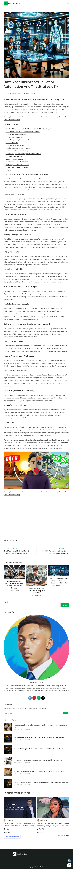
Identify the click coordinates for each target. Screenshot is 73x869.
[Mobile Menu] (68, 3)
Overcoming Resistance (16, 156)
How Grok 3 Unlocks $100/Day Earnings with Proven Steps (36, 591)
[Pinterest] (34, 698)
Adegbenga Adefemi (13, 93)
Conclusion (9, 170)
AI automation (63, 443)
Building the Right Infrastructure (19, 140)
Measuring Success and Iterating (17, 165)
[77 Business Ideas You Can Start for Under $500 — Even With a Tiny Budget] (8, 772)
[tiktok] (43, 698)
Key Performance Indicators (18, 167)
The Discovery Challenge (17, 134)
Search (6, 602)
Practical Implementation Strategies (18, 148)
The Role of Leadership (16, 145)
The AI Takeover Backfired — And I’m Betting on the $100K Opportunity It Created (41, 783)
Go (65, 713)
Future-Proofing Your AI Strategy (17, 159)
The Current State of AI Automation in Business (23, 132)
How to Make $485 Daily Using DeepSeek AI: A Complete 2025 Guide (59, 581)
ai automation (13, 540)
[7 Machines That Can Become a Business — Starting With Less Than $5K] (8, 761)
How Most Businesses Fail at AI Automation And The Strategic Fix (29, 129)
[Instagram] (30, 698)
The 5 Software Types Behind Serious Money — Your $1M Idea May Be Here (39, 737)
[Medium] (39, 698)
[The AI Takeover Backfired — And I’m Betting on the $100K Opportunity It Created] (8, 783)
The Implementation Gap (14, 137)
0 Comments (27, 729)
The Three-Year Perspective (18, 162)
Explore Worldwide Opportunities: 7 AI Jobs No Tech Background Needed (14, 585)
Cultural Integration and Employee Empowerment (23, 154)
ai (7, 540)
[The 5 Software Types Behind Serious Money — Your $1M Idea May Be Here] (8, 738)
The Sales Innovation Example (18, 151)
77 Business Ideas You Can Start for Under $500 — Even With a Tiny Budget (39, 771)
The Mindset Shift (12, 143)
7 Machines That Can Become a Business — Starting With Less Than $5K (38, 760)
